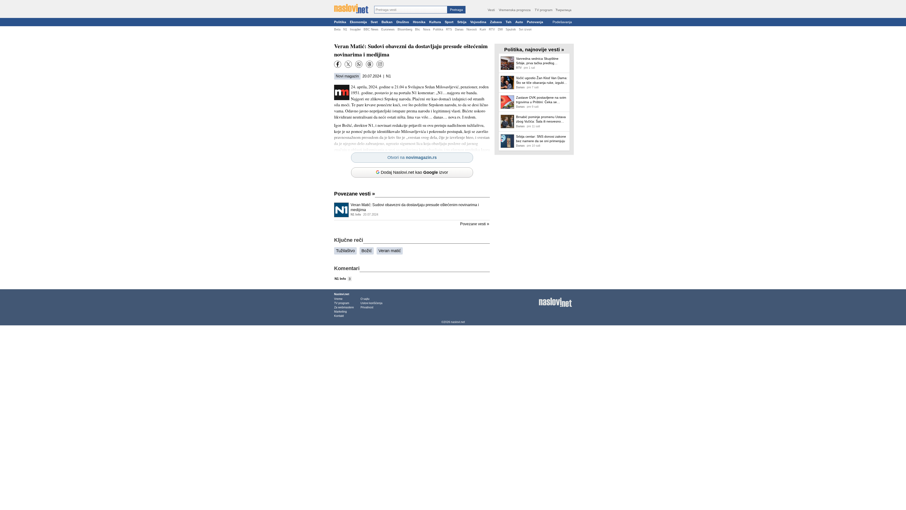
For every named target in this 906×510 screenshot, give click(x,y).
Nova (426, 29)
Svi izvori (525, 29)
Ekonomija (358, 22)
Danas (459, 29)
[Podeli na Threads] (369, 64)
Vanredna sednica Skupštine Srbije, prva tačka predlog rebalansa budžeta (537, 61)
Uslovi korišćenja (371, 303)
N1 (345, 29)
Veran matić (389, 250)
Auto (519, 22)
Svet (374, 22)
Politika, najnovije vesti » (534, 49)
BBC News (371, 29)
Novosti (471, 29)
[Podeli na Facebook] (337, 64)
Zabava (496, 22)
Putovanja (535, 22)
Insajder (355, 29)
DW (500, 29)
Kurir (483, 29)
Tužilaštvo (345, 250)
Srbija (461, 22)
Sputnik (511, 29)
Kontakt (339, 316)
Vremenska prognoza (515, 10)
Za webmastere (344, 307)
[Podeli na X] (348, 64)
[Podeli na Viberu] (358, 64)
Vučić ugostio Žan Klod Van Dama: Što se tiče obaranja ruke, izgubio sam (541, 80)
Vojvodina (478, 22)
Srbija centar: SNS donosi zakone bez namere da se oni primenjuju (541, 139)
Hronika (419, 22)
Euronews (388, 29)
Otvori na (412, 157)
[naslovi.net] (351, 8)
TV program (544, 10)
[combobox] (410, 9)
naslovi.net (458, 322)
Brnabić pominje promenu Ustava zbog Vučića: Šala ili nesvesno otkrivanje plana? (541, 119)
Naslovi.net (341, 294)
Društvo (402, 22)
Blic (417, 29)
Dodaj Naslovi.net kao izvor (414, 172)
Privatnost (367, 307)
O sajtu (365, 299)
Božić (366, 250)
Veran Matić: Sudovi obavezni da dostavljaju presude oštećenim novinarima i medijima (415, 207)
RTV (492, 29)
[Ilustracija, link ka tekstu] (341, 210)
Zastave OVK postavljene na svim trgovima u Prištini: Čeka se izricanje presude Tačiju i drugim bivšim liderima (541, 100)
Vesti (491, 10)
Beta (337, 29)
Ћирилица (563, 10)
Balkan (387, 22)
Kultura (435, 22)
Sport (449, 22)
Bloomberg (405, 29)
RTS (449, 29)
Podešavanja (562, 22)
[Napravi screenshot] (380, 64)
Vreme (338, 299)
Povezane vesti (354, 194)
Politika (340, 22)
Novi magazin (347, 76)
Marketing (340, 311)
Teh (509, 22)
